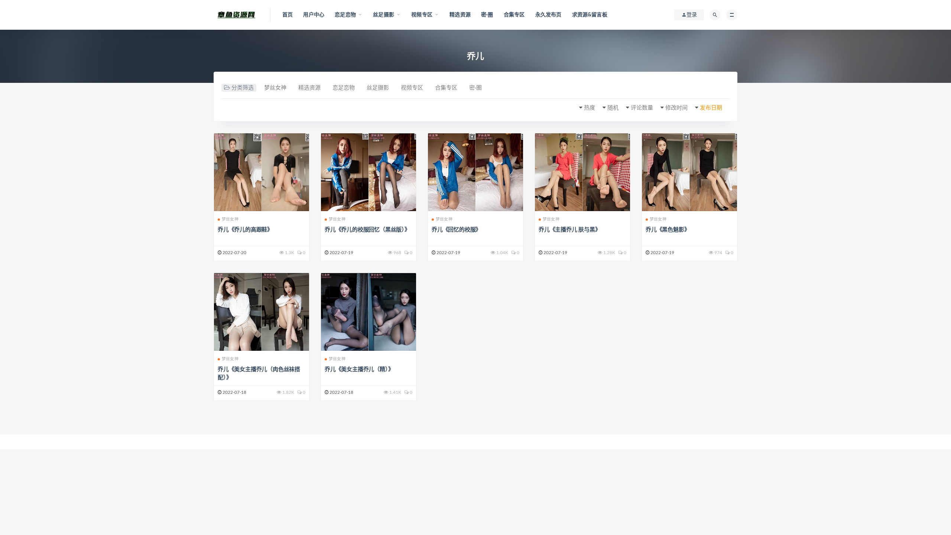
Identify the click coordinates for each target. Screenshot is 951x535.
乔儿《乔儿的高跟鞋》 (245, 230)
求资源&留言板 (589, 14)
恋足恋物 (343, 88)
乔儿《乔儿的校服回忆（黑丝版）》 (367, 230)
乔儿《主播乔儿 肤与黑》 (570, 230)
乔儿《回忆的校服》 (456, 230)
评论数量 (642, 108)
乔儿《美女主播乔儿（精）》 (359, 369)
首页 (287, 14)
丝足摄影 (378, 88)
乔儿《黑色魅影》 (667, 230)
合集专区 (514, 14)
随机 (613, 108)
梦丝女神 (275, 88)
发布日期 (711, 108)
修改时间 (676, 108)
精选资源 (460, 14)
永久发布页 (548, 14)
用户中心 (313, 14)
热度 (589, 108)
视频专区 (412, 88)
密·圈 (487, 14)
